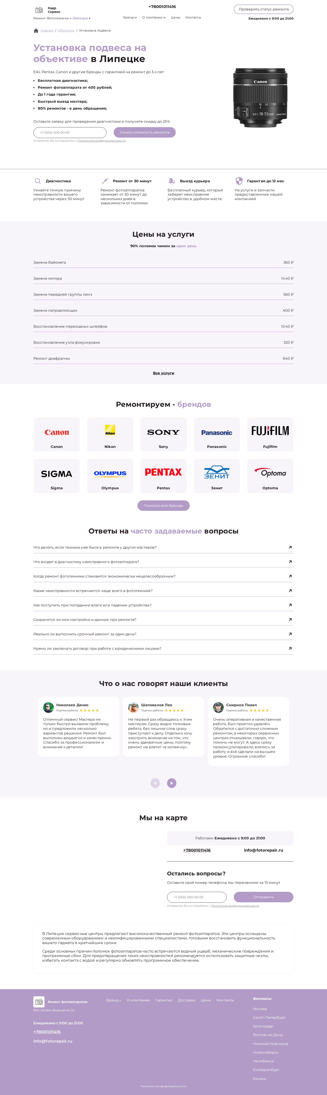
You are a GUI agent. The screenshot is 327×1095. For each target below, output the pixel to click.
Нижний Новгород (270, 1044)
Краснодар (263, 1026)
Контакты (193, 17)
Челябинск (263, 1061)
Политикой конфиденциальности (101, 140)
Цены (175, 17)
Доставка (186, 1000)
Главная (46, 30)
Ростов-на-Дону (268, 1035)
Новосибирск (266, 1052)
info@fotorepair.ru (263, 850)
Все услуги (163, 373)
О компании (152, 17)
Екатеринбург (266, 1070)
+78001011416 (162, 6)
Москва (260, 1009)
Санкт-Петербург (269, 1017)
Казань (259, 1079)
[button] (171, 783)
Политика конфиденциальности (163, 1086)
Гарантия (164, 1000)
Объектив (66, 30)
